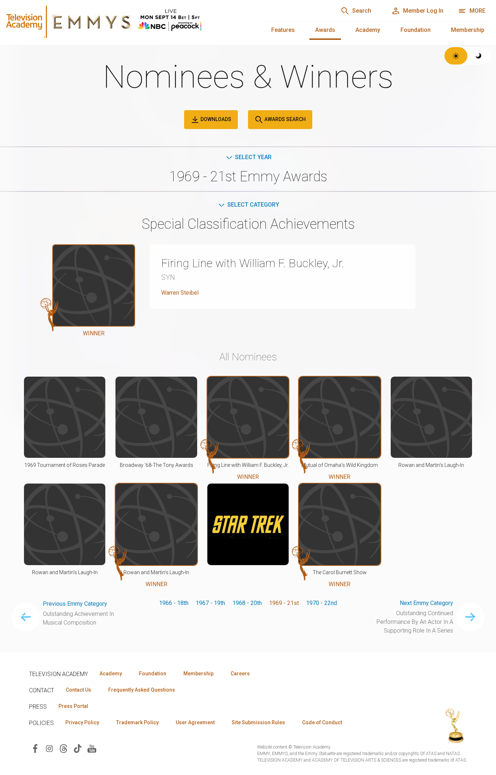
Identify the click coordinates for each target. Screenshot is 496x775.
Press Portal (73, 706)
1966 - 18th (173, 603)
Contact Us (78, 690)
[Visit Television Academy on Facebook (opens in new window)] (35, 748)
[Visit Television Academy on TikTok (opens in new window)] (78, 748)
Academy (367, 29)
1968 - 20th (247, 603)
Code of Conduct (322, 722)
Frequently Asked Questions (141, 690)
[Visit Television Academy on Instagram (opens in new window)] (49, 748)
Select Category (253, 204)
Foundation (416, 29)
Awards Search (284, 119)
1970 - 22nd (321, 603)
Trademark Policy (137, 722)
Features (283, 29)
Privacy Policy (82, 722)
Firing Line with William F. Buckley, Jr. (252, 263)
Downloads (215, 119)
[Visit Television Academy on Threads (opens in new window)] (63, 748)
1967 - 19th (210, 603)
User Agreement (195, 722)
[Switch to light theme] (455, 56)
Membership (467, 29)
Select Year (253, 157)
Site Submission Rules (258, 722)
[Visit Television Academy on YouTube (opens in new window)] (92, 748)
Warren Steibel (180, 292)
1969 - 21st (284, 603)
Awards (325, 29)
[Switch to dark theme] (478, 56)
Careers (240, 673)
